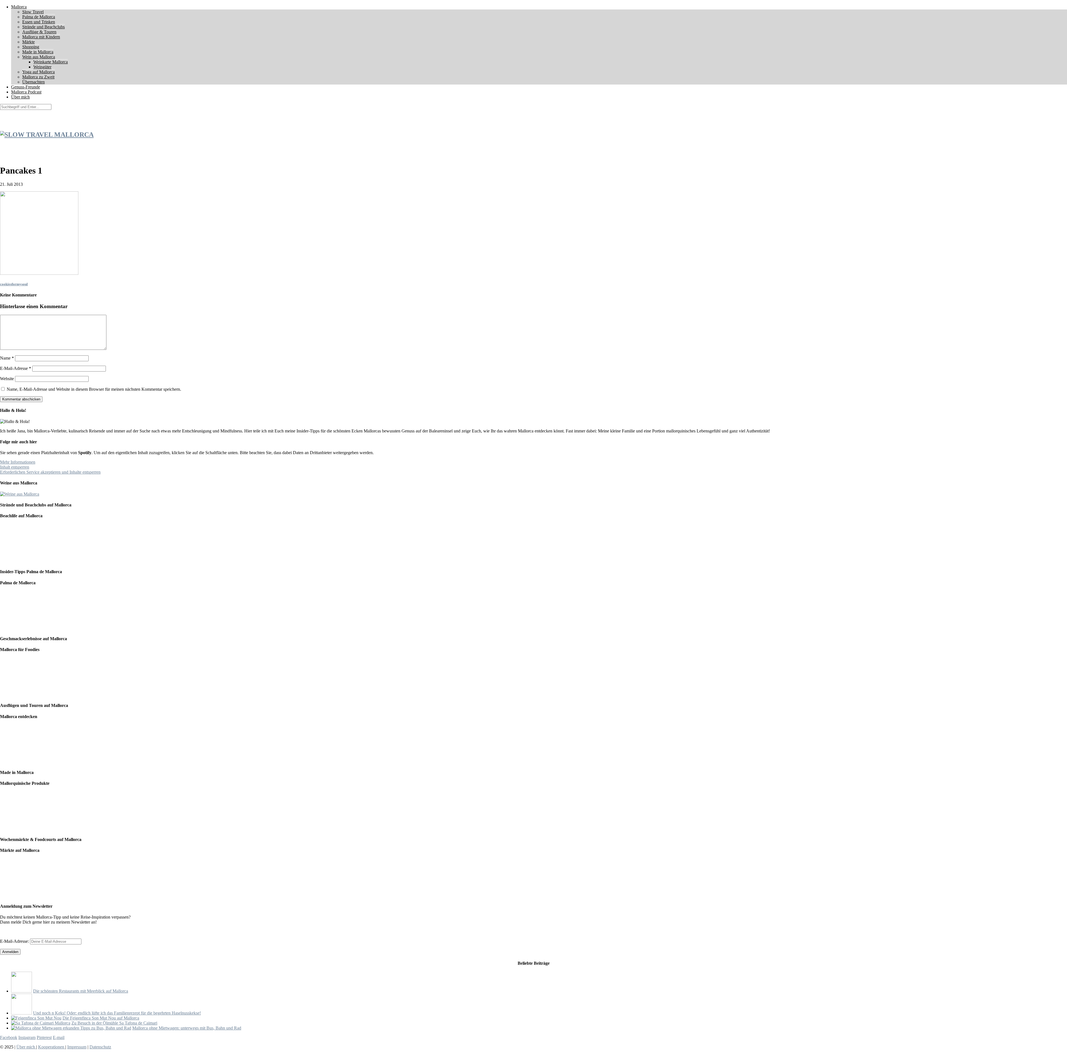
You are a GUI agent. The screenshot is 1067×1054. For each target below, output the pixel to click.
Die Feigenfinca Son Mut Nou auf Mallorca (101, 1018)
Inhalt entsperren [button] (14, 467)
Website (7, 378)
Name (7, 358)
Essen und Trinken (38, 21)
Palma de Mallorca (38, 16)
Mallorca (19, 6)
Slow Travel (33, 11)
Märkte (28, 41)
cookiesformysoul (14, 284)
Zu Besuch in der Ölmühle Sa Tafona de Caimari (114, 1023)
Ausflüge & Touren (39, 31)
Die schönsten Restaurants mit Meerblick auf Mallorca (80, 991)
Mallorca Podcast (26, 92)
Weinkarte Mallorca (50, 62)
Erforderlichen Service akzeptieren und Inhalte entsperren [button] (50, 472)
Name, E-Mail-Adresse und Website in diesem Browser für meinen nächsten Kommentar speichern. (94, 389)
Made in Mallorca (37, 52)
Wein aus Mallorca (38, 57)
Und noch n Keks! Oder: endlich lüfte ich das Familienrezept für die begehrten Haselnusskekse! (117, 1013)
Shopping (30, 46)
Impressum (76, 1047)
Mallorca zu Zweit (38, 77)
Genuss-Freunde (25, 87)
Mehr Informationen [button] (17, 462)
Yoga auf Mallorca (38, 72)
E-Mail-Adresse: (15, 941)
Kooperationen (51, 1047)
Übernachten (33, 82)
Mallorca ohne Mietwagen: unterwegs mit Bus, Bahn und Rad (186, 1028)
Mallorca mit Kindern (41, 36)
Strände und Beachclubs (43, 26)
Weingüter (42, 67)
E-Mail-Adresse (15, 368)
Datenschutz (100, 1047)
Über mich (20, 97)
